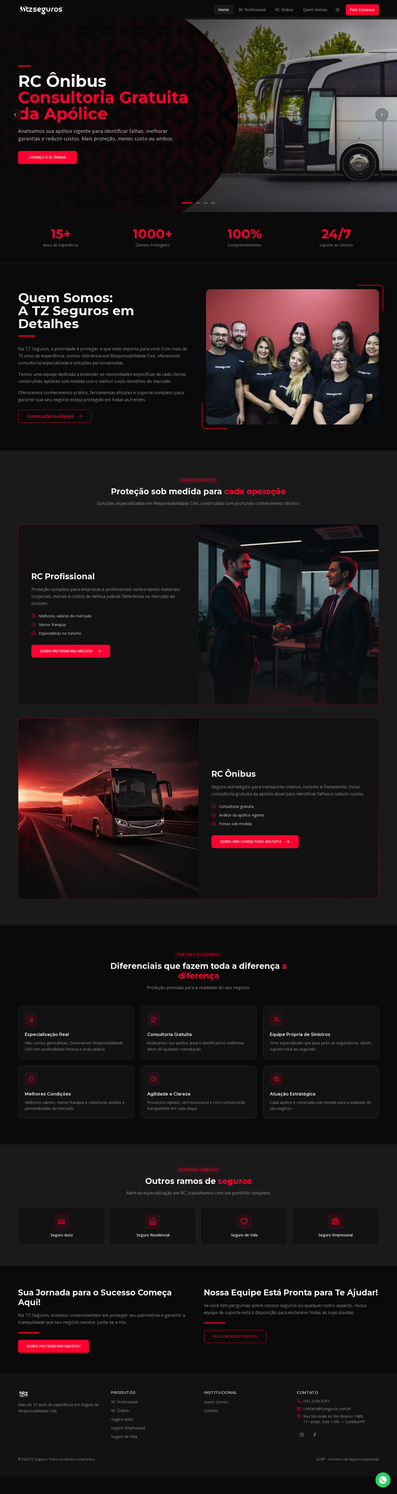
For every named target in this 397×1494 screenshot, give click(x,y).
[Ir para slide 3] (205, 202)
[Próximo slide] (381, 114)
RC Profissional (252, 9)
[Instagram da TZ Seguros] (302, 1435)
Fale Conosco (362, 9)
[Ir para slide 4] (213, 202)
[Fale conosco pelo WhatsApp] (383, 1480)
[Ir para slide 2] (194, 202)
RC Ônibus (284, 9)
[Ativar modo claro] (337, 10)
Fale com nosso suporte (235, 1336)
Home (223, 9)
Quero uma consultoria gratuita (250, 841)
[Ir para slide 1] (184, 202)
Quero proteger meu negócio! (53, 1346)
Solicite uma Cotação (48, 169)
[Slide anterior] (15, 114)
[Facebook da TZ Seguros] (314, 1435)
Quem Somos (315, 9)
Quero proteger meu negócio (66, 651)
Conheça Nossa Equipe (50, 416)
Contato (211, 1410)
